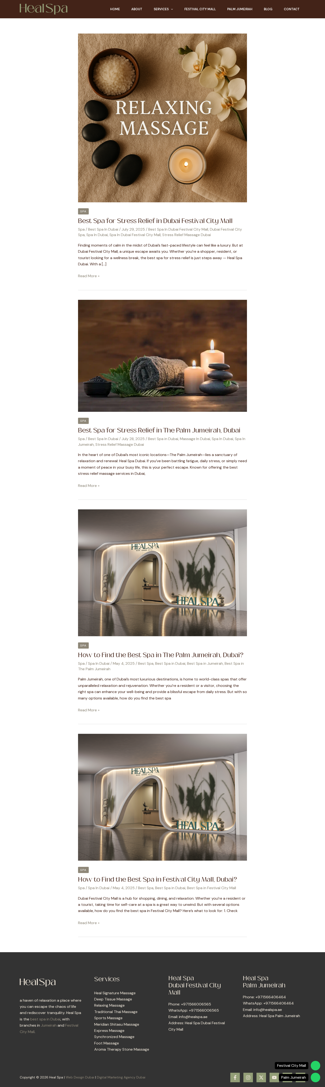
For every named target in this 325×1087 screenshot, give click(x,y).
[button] (171, 9)
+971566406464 (271, 997)
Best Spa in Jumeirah (205, 663)
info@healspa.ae (193, 1016)
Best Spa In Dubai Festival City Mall (178, 229)
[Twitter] (261, 1077)
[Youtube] (274, 1077)
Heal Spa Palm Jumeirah (279, 1015)
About (136, 9)
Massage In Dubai (195, 438)
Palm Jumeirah (239, 9)
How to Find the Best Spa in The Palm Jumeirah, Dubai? (160, 655)
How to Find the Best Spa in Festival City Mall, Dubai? (157, 879)
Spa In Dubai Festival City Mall (135, 234)
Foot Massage (106, 1043)
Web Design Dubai (80, 1077)
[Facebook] (235, 1077)
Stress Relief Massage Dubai (186, 234)
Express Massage (109, 1030)
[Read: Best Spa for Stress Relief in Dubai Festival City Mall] (162, 117)
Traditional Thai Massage (116, 1011)
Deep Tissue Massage (113, 999)
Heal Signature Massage (115, 992)
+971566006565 (196, 1004)
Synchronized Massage (114, 1036)
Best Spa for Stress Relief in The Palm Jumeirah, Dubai (159, 430)
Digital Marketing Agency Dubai (121, 1077)
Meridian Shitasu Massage (116, 1024)
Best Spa (145, 663)
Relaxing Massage (109, 1005)
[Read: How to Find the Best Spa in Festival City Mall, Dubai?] (162, 797)
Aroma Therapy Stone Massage (121, 1049)
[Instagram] (248, 1077)
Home (115, 9)
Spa (83, 211)
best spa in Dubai (45, 1019)
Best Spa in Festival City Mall (211, 887)
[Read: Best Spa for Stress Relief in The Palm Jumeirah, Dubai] (162, 355)
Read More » (88, 275)
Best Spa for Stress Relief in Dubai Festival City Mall (155, 221)
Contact (292, 9)
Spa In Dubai (97, 234)
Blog (268, 9)
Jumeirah (49, 1025)
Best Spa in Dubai (163, 438)
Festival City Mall (200, 9)
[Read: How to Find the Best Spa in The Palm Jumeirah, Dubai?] (162, 572)
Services (161, 9)
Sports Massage (108, 1017)
